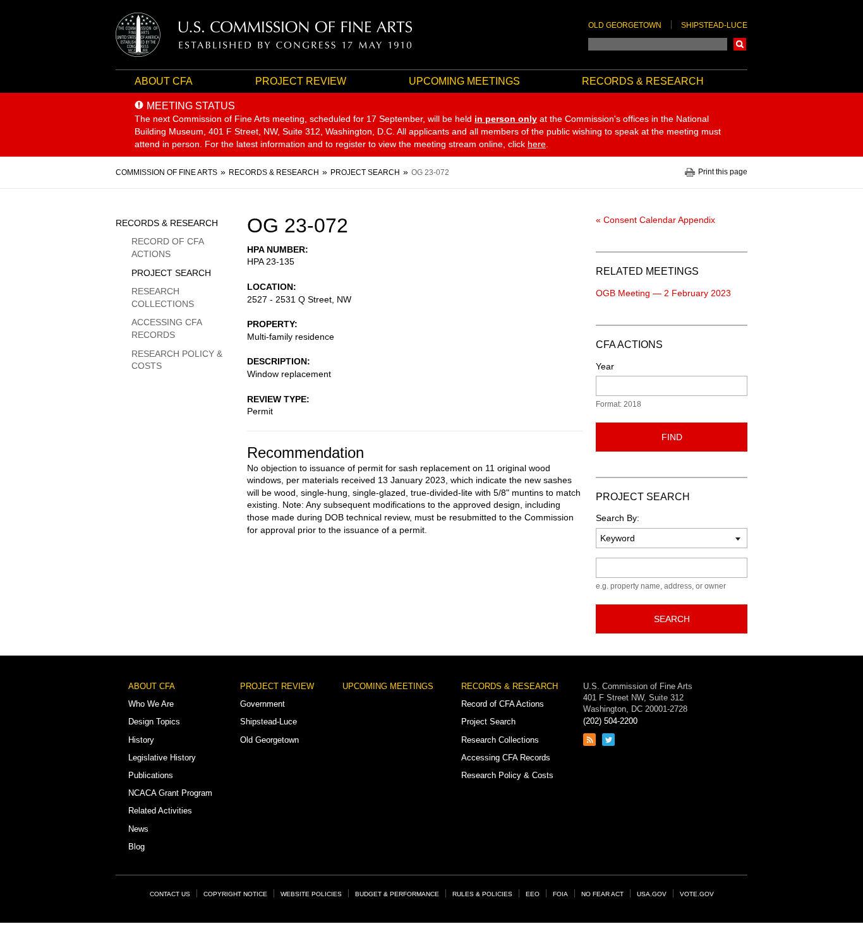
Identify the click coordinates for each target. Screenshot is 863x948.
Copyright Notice (235, 894)
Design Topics (154, 721)
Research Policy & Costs (176, 360)
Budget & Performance (397, 894)
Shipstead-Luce (714, 25)
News (138, 829)
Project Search (171, 273)
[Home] (264, 35)
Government (262, 704)
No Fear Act (602, 894)
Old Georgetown (624, 25)
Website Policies (311, 894)
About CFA (164, 81)
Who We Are (151, 704)
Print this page (722, 172)
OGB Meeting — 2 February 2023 (663, 293)
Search (739, 44)
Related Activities (160, 810)
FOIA (560, 894)
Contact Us (170, 894)
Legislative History (162, 757)
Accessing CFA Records (166, 328)
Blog (136, 846)
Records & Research (643, 81)
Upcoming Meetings (464, 81)
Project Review (300, 81)
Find (671, 437)
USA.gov (652, 894)
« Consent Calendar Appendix (655, 220)
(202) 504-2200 (610, 721)
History (141, 740)
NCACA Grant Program (170, 793)
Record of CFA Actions (167, 247)
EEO (533, 894)
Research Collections (162, 297)
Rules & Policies (482, 894)
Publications (150, 775)
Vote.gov (697, 894)
